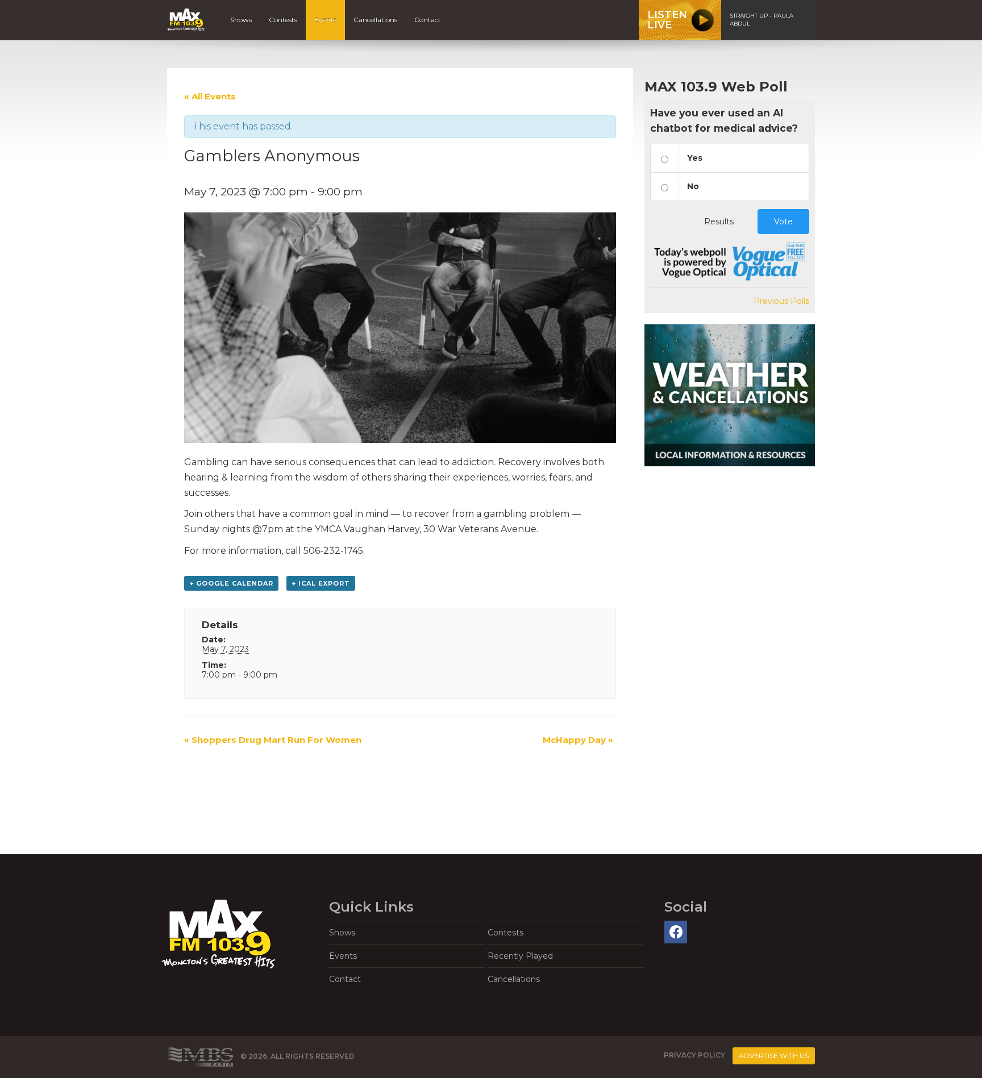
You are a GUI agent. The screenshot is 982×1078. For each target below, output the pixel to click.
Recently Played (520, 956)
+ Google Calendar (231, 583)
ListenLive (667, 20)
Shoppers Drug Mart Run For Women (272, 739)
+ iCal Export (321, 583)
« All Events (210, 96)
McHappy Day (578, 739)
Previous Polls (781, 301)
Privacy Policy (694, 1055)
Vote (783, 221)
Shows (241, 19)
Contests (283, 19)
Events (325, 19)
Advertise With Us (774, 1055)
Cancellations (375, 19)
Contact (427, 19)
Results (719, 221)
